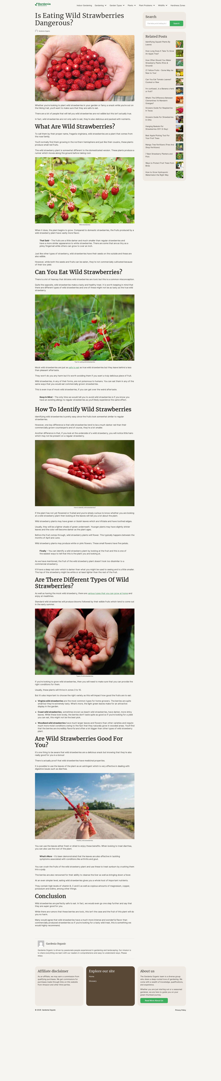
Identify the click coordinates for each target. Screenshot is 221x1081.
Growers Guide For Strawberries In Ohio (159, 118)
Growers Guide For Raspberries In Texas (159, 109)
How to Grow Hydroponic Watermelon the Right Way (157, 173)
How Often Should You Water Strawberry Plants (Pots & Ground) (158, 63)
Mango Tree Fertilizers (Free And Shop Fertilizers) (159, 146)
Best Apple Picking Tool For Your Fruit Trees (157, 136)
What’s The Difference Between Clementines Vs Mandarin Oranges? (159, 100)
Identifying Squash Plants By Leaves (157, 43)
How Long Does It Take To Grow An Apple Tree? (159, 52)
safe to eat (74, 367)
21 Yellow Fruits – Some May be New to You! (159, 71)
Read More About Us (154, 1000)
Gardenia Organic (44, 31)
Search (176, 23)
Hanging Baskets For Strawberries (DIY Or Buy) (156, 127)
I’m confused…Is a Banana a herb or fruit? (159, 90)
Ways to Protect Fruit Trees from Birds (159, 164)
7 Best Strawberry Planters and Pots (159, 155)
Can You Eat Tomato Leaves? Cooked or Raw (158, 80)
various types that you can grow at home (108, 593)
